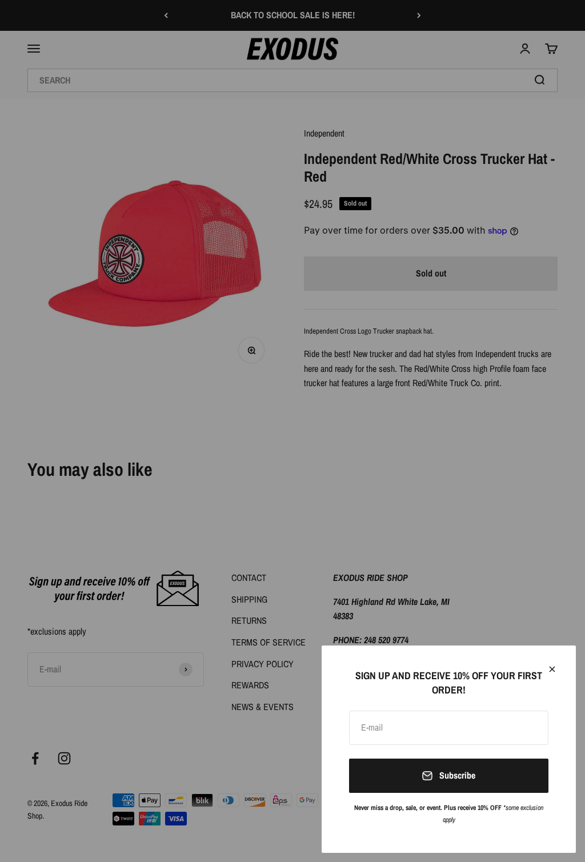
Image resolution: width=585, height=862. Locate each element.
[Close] (552, 669)
